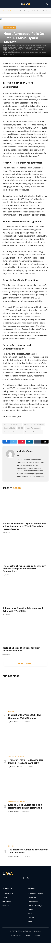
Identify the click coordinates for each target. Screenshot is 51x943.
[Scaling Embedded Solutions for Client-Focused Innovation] (25, 632)
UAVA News (20, 931)
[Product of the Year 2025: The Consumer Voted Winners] (25, 695)
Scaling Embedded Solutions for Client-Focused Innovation (21, 649)
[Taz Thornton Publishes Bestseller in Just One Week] (25, 830)
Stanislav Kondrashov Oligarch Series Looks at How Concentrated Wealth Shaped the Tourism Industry (24, 526)
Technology (9, 27)
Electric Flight (9, 428)
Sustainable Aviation (33, 432)
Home (4, 11)
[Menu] (4, 4)
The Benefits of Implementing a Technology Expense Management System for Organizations (24, 569)
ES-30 (20, 428)
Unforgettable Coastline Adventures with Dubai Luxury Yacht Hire (22, 609)
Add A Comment (25, 663)
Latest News (13, 11)
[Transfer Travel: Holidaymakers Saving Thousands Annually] (25, 740)
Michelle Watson (25, 451)
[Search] (47, 4)
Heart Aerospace (33, 428)
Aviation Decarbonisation (34, 424)
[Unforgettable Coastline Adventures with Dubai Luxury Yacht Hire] (25, 592)
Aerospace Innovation (12, 424)
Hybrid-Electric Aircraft (13, 432)
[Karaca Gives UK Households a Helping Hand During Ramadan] (25, 785)
